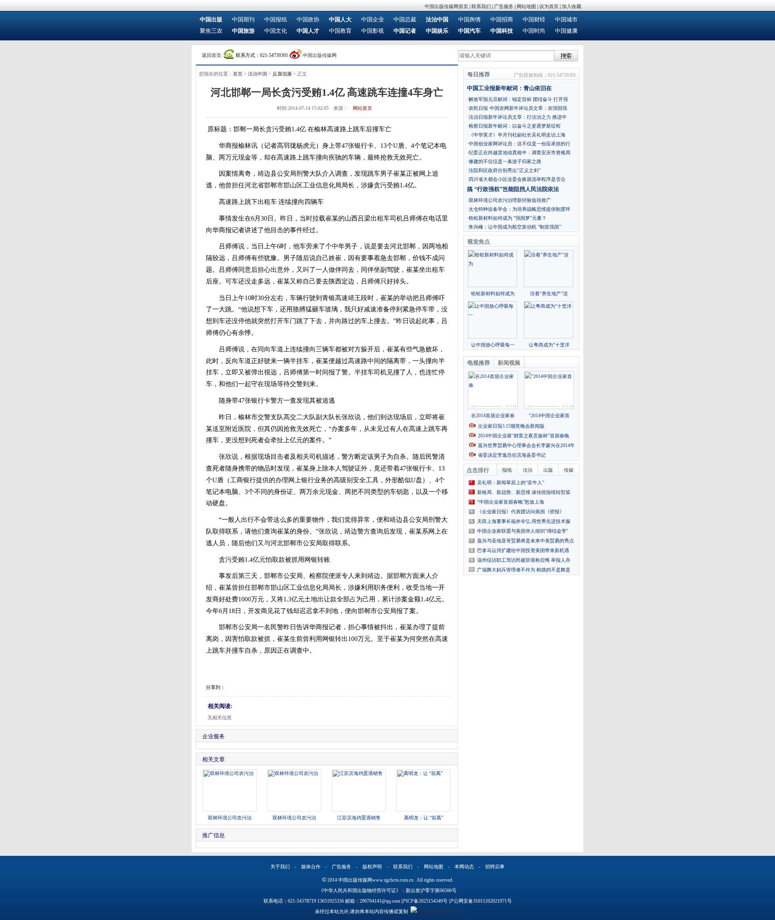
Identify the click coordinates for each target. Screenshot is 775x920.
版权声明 (372, 867)
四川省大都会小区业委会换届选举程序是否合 (517, 179)
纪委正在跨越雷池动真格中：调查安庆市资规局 (519, 152)
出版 (548, 470)
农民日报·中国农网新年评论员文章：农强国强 (518, 108)
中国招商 (501, 20)
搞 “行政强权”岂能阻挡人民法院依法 (513, 189)
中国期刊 (243, 20)
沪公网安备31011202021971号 (480, 901)
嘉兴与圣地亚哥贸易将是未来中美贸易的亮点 (525, 541)
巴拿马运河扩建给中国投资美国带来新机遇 (523, 550)
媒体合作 (310, 867)
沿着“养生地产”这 (549, 293)
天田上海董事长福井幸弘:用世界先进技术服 (523, 521)
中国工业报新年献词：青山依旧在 (509, 88)
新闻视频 (509, 363)
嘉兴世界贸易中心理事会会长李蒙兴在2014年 (526, 445)
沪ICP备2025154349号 (424, 901)
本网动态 (464, 867)
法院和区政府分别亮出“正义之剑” (504, 170)
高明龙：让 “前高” (423, 818)
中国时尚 (534, 31)
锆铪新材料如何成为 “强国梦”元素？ (508, 218)
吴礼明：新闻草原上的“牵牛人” (510, 482)
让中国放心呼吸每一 (493, 345)
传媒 (569, 470)
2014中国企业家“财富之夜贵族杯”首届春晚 (523, 436)
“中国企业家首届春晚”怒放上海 (510, 502)
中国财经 (534, 20)
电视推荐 (478, 363)
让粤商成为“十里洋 (549, 345)
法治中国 (257, 74)
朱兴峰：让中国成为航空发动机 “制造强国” (515, 227)
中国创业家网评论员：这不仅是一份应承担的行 (519, 144)
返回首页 (211, 55)
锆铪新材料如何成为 (493, 293)
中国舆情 (469, 20)
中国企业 (372, 20)
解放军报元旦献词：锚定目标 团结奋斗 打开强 (518, 99)
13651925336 (330, 901)
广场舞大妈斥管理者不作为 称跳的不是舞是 (523, 570)
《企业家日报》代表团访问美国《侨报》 (520, 512)
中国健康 (566, 31)
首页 (238, 74)
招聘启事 (495, 867)
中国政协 (308, 20)
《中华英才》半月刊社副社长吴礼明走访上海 (517, 135)
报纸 (507, 470)
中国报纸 (275, 20)
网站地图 (526, 6)
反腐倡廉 (282, 74)
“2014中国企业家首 (549, 415)
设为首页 (549, 6)
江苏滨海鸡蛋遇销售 (359, 818)
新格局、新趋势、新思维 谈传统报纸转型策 (523, 492)
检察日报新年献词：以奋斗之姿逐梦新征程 (515, 126)
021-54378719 (302, 901)
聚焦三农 (211, 31)
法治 (527, 470)
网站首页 (362, 108)
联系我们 (481, 6)
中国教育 (340, 31)
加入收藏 (571, 6)
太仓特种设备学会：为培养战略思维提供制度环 (519, 209)
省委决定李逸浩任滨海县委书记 (512, 455)
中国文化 (275, 31)
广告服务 (503, 6)
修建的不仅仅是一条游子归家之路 (505, 161)
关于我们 (280, 867)
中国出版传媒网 (320, 55)
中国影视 (372, 31)
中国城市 (566, 20)
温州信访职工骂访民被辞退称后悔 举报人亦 (523, 560)
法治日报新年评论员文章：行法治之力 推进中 (518, 117)
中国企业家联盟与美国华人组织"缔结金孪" (522, 531)
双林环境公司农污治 (229, 818)
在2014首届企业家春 (493, 415)
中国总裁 (405, 20)
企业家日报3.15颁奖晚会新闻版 (511, 426)
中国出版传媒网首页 (446, 6)
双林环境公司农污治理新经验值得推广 (510, 200)
